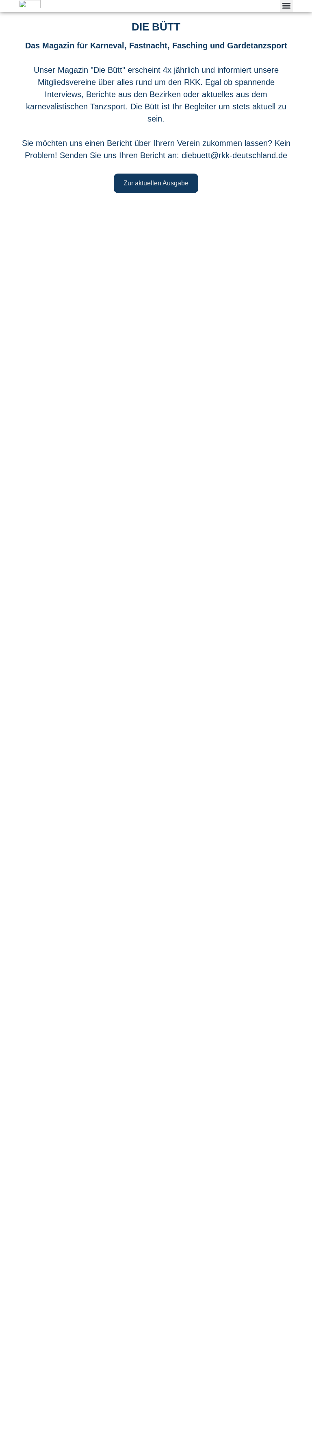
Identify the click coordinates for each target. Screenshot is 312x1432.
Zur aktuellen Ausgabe (156, 183)
